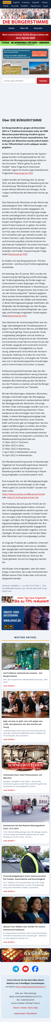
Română (24, 6)
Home (12, 28)
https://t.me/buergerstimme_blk (23, 497)
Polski (5, 6)
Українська (35, 6)
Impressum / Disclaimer (25, 1013)
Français (26, 2)
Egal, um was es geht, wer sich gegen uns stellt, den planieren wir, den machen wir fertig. (22, 724)
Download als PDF (23, 173)
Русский (14, 6)
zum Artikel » (9, 686)
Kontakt (38, 28)
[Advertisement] (25, 102)
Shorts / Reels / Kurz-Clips (25, 1007)
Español (35, 2)
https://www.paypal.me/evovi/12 (30, 986)
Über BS (24, 28)
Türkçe (45, 2)
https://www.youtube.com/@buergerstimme (23, 494)
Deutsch (7, 2)
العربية (45, 6)
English (16, 2)
